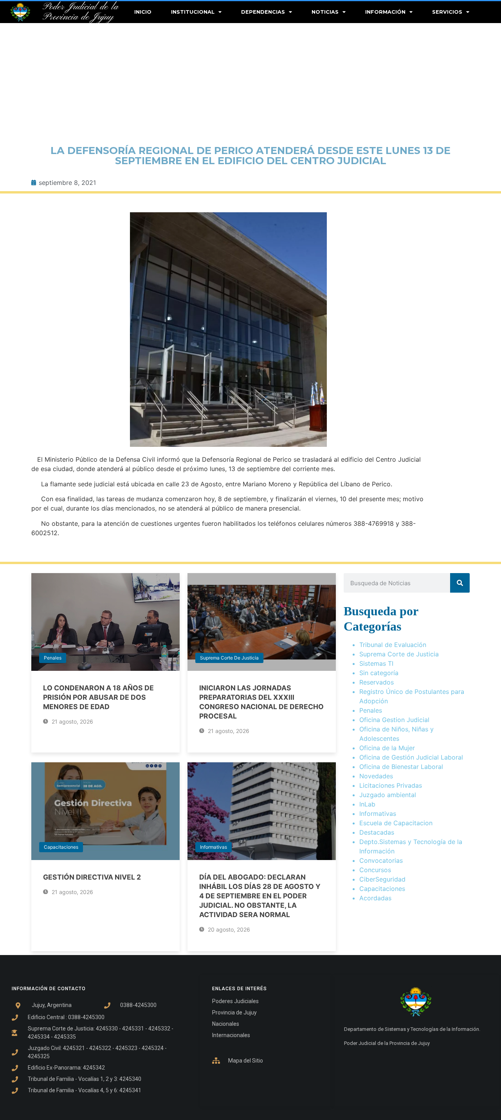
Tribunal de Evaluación (392, 645)
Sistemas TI (376, 663)
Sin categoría (378, 673)
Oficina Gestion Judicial (394, 720)
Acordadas (375, 898)
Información (385, 12)
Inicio (142, 12)
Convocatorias (381, 860)
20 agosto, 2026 (228, 929)
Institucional (192, 12)
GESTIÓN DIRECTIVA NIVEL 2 (92, 877)
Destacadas (376, 832)
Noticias (325, 12)
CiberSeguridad (382, 879)
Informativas (213, 847)
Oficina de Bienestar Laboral (401, 767)
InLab (367, 804)
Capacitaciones (61, 847)
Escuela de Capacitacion (396, 823)
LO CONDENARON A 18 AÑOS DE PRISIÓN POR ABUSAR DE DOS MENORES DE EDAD (98, 697)
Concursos (375, 870)
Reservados (376, 682)
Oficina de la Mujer (387, 748)
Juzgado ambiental (387, 795)
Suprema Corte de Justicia (229, 658)
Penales (52, 658)
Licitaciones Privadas (390, 785)
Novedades (376, 776)
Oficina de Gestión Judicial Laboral (411, 757)
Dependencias (263, 12)
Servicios (447, 12)
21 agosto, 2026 (71, 721)
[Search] (460, 583)
